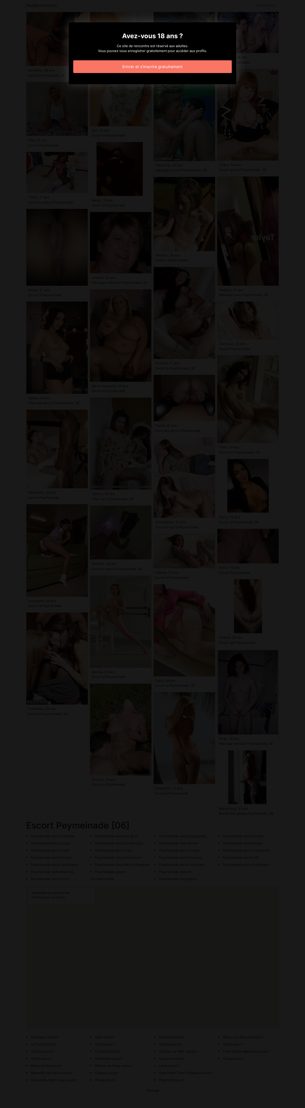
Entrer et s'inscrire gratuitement (152, 66)
